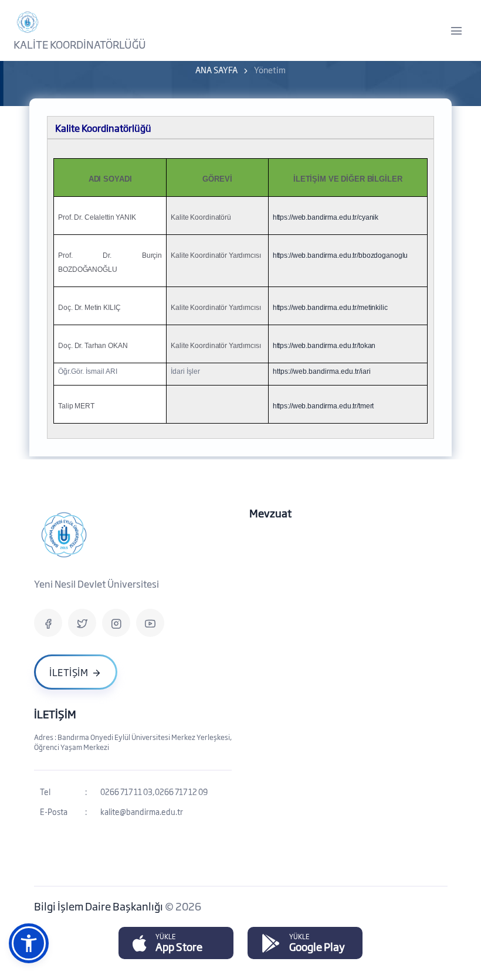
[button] (29, 943)
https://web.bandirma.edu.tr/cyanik (325, 217)
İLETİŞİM (55, 713)
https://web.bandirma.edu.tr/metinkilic (330, 307)
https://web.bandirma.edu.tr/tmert (323, 406)
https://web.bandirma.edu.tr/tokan (324, 346)
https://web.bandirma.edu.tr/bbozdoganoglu (340, 255)
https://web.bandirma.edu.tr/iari (322, 371)
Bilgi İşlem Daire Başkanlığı (99, 905)
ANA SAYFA (216, 69)
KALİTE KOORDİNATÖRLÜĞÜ (79, 44)
